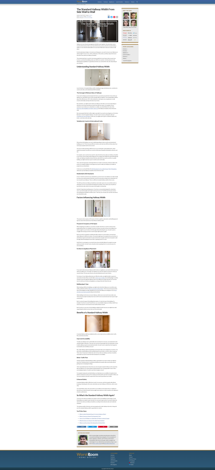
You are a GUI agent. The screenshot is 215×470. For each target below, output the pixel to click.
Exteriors (127, 2)
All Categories (114, 464)
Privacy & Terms (132, 459)
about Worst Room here (109, 443)
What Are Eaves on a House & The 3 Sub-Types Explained (92, 420)
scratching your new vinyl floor (83, 116)
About (130, 455)
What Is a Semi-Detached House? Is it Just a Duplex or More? (93, 414)
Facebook (132, 460)
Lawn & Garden (119, 2)
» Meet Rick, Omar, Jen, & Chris (129, 27)
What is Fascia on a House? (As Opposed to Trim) (90, 416)
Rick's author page (97, 443)
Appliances (111, 2)
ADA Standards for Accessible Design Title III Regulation (104, 169)
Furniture (106, 2)
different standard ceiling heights (96, 288)
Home (79, 4)
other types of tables (100, 277)
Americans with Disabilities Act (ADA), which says (87, 108)
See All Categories (127, 60)
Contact (131, 457)
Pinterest (132, 462)
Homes (132, 2)
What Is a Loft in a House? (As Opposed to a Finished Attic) (92, 422)
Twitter (132, 464)
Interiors (100, 2)
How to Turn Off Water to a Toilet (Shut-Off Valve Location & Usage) (94, 418)
